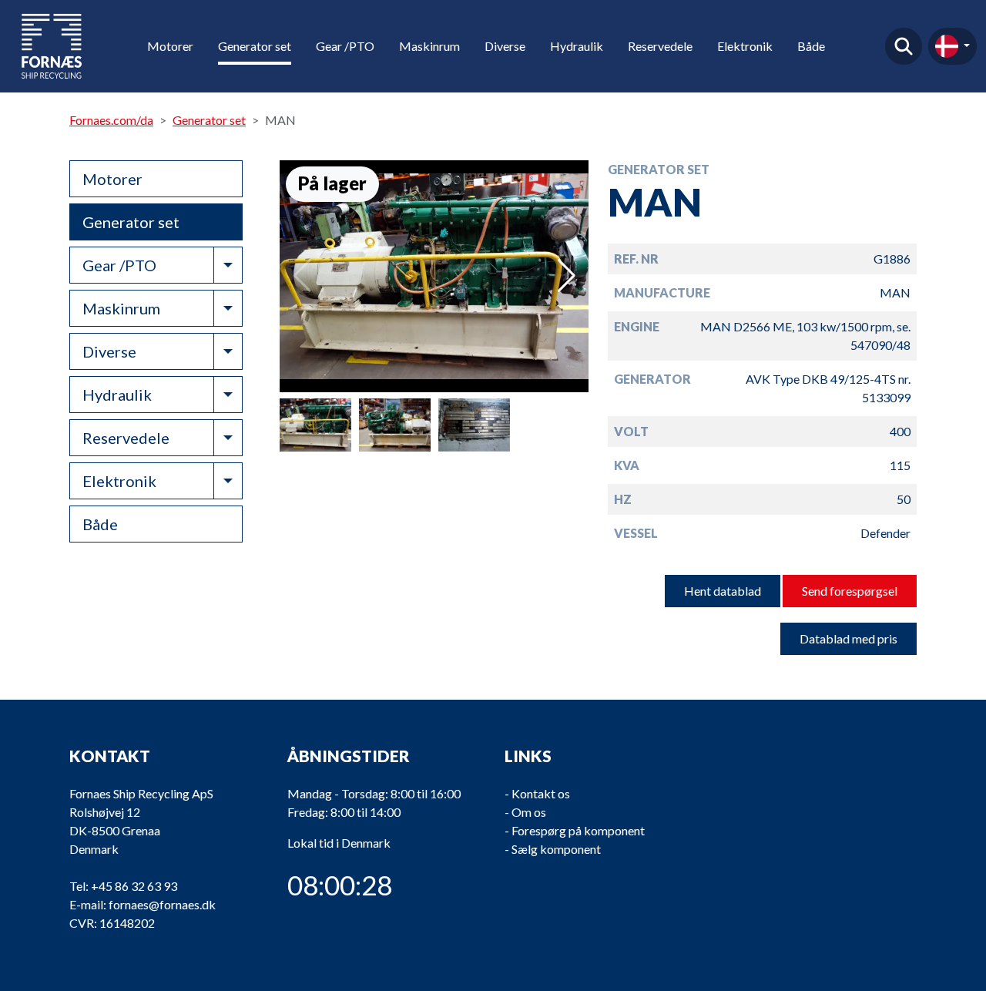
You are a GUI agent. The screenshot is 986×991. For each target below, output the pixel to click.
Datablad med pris (848, 638)
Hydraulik (576, 46)
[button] (566, 276)
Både (811, 46)
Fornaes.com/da (111, 120)
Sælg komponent (556, 849)
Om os (528, 812)
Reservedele (660, 46)
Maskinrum (429, 46)
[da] (952, 46)
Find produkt (903, 46)
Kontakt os (540, 793)
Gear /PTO (345, 46)
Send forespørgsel (849, 590)
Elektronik (745, 46)
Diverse (505, 46)
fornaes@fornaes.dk (162, 904)
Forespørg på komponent (578, 830)
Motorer (170, 46)
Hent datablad (722, 590)
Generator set (254, 46)
